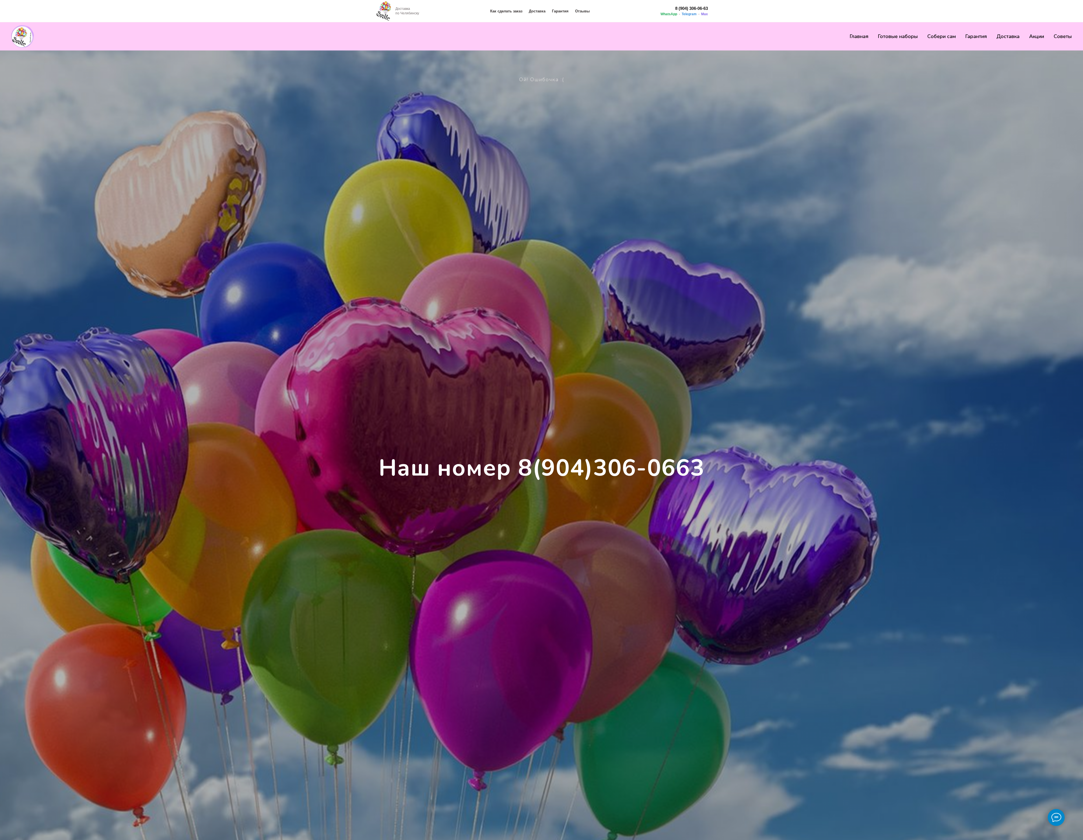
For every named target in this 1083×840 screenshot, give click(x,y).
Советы (1063, 36)
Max (704, 14)
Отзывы (582, 11)
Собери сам (941, 36)
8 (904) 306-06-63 (691, 8)
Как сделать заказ (506, 11)
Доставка (537, 11)
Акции (1036, 36)
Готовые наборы (898, 36)
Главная (859, 36)
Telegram (689, 14)
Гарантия (560, 11)
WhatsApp (669, 14)
